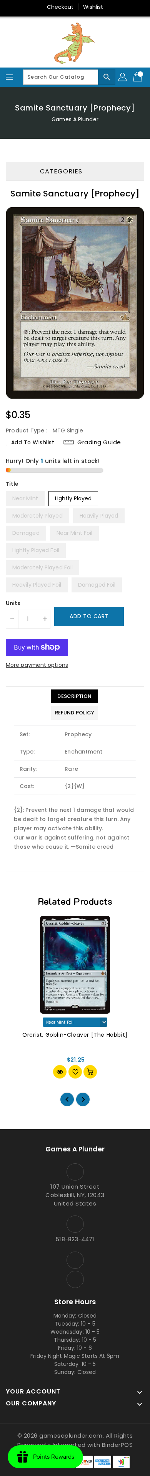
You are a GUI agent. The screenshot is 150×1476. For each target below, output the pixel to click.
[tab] (74, 696)
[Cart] (138, 77)
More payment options (37, 665)
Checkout (60, 7)
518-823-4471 (74, 1239)
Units (13, 603)
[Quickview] (60, 1072)
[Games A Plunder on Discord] (75, 1279)
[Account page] (123, 77)
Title (12, 484)
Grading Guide (99, 442)
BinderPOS (117, 1445)
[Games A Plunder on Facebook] (75, 1260)
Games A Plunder (75, 119)
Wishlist (93, 7)
